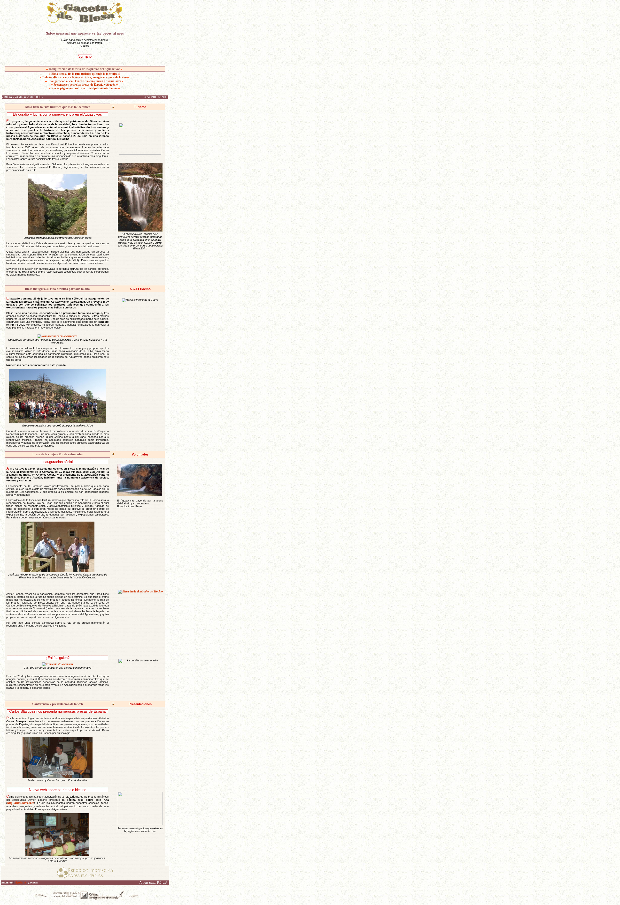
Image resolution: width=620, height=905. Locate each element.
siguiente (20, 882)
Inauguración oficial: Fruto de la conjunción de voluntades (85, 81)
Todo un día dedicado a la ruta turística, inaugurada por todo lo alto (84, 77)
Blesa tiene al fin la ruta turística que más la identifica (84, 73)
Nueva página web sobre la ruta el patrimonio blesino (84, 88)
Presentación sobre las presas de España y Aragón (85, 84)
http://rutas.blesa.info (20, 803)
